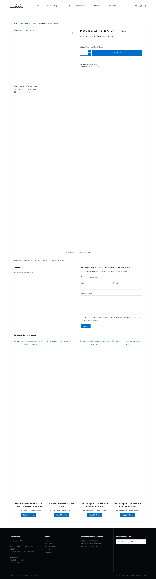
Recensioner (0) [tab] (84, 252)
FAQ (68, 6)
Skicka (85, 326)
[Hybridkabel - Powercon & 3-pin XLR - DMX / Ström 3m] (29, 419)
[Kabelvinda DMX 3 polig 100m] (61, 419)
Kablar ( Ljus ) (95, 67)
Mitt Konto (49, 544)
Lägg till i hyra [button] (28, 515)
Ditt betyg (83, 277)
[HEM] (14, 23)
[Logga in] (141, 6)
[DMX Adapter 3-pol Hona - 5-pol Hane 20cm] (94, 419)
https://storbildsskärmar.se (91, 544)
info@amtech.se (29, 552)
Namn (84, 283)
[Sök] (136, 6)
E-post (116, 283)
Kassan (48, 552)
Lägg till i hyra (117, 53)
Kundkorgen (50, 546)
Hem (37, 6)
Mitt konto (96, 6)
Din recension (87, 293)
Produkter (49, 541)
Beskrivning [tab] (70, 252)
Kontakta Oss (113, 6)
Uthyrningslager (52, 6)
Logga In (48, 549)
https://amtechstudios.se (90, 546)
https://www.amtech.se (90, 541)
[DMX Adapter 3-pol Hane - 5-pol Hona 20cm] (127, 419)
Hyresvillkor (80, 6)
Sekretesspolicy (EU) (138, 575)
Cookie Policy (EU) (122, 575)
